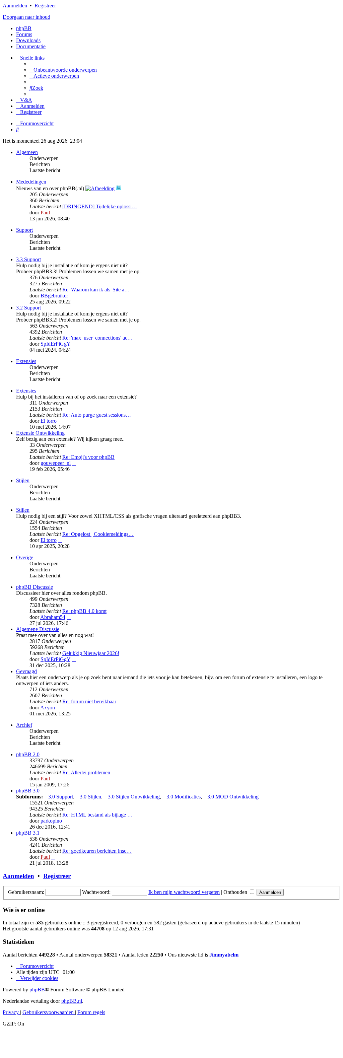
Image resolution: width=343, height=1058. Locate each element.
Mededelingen (31, 182)
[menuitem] (63, 70)
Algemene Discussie (37, 629)
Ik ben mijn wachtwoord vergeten (184, 892)
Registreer (45, 5)
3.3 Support (28, 259)
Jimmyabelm (223, 955)
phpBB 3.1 (28, 833)
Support (24, 230)
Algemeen (27, 152)
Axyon (47, 707)
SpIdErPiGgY (55, 344)
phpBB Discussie (34, 587)
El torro (49, 421)
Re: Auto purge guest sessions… (96, 415)
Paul (45, 212)
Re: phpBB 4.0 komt (84, 611)
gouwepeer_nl (56, 463)
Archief (24, 725)
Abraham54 (52, 617)
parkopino (51, 821)
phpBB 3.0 (28, 790)
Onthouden (236, 892)
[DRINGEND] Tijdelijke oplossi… (99, 206)
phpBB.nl (71, 1001)
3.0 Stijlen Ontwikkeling (134, 796)
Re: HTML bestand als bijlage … (97, 815)
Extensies (26, 361)
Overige (24, 557)
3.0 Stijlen (90, 796)
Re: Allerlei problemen (86, 772)
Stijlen (22, 480)
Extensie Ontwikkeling (40, 433)
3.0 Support (60, 796)
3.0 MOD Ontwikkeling (233, 796)
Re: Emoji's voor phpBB (88, 457)
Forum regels (91, 1012)
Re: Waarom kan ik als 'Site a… (96, 289)
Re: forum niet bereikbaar (89, 701)
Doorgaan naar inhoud (26, 17)
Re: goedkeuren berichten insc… (97, 851)
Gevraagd (26, 671)
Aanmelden (15, 5)
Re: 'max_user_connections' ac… (97, 338)
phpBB (23, 28)
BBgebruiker (54, 295)
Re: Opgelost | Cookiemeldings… (98, 534)
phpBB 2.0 (28, 754)
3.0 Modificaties (183, 796)
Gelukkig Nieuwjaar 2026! (90, 653)
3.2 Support (28, 307)
